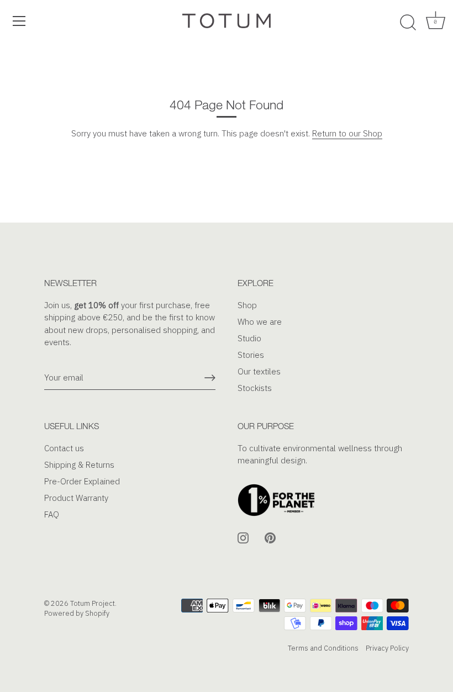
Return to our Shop (347, 133)
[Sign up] (209, 377)
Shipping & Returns (79, 464)
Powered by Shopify (76, 613)
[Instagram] (243, 537)
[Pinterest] (270, 537)
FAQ (51, 514)
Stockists (255, 388)
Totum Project (92, 603)
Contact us (64, 448)
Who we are (260, 321)
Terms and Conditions (323, 648)
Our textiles (259, 371)
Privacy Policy (387, 648)
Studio (249, 338)
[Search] (408, 22)
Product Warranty (76, 498)
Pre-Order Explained (82, 481)
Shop (247, 305)
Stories (251, 355)
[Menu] (19, 21)
